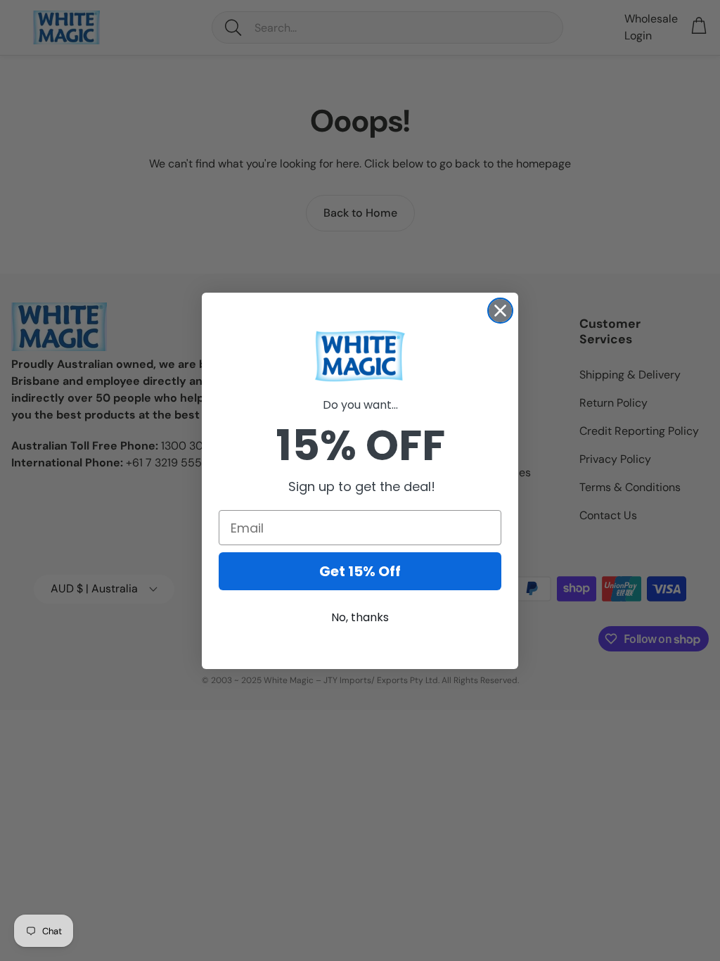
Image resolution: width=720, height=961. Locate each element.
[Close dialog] (500, 310)
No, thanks (360, 617)
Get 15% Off (360, 571)
